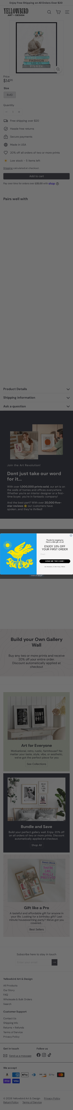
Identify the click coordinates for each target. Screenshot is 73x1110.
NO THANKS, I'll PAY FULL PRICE (55, 567)
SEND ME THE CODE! (54, 561)
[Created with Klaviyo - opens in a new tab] (36, 576)
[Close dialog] (71, 535)
